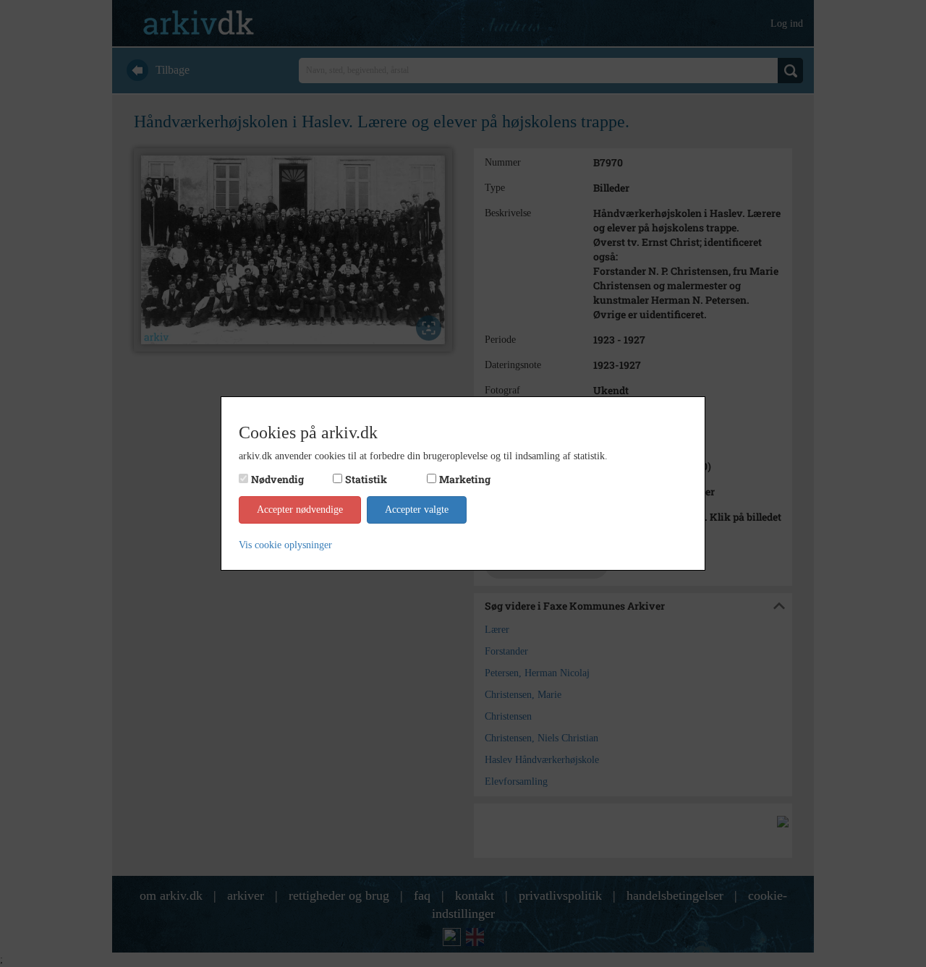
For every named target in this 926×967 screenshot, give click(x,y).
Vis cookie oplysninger (285, 545)
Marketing (464, 479)
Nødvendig (277, 479)
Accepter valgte (417, 509)
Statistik (366, 479)
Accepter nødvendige (300, 509)
